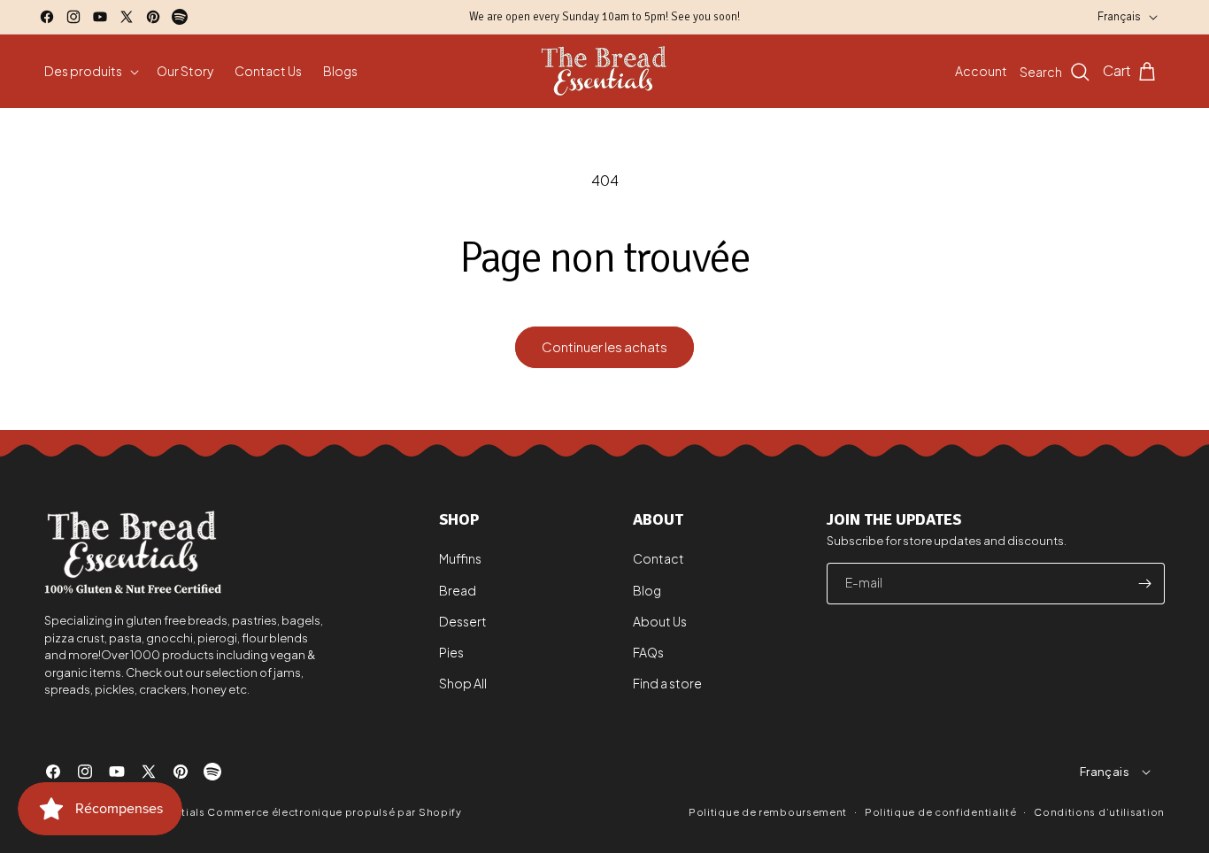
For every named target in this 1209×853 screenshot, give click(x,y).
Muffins (460, 559)
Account (981, 71)
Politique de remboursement (768, 812)
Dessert (463, 621)
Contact (658, 559)
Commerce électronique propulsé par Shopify (334, 812)
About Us (660, 621)
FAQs (648, 652)
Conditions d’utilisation (1099, 811)
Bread (457, 590)
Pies (451, 652)
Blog (647, 590)
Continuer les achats (604, 346)
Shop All (463, 683)
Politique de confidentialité (941, 811)
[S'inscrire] (1144, 583)
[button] (90, 70)
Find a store (667, 683)
